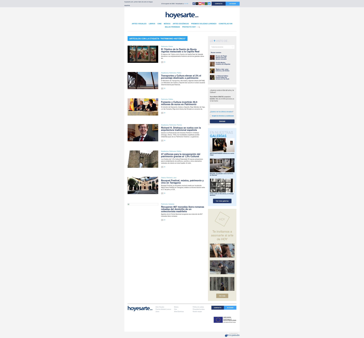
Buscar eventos (216, 52)
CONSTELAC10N (225, 23)
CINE (159, 23)
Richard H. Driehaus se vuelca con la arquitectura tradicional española (181, 128)
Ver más (222, 296)
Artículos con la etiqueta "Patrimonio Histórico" (157, 38)
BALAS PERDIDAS (172, 27)
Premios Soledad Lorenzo (163, 309)
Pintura (170, 46)
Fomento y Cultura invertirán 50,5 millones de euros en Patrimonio (179, 103)
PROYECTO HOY (189, 27)
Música (176, 307)
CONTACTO (218, 4)
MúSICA (167, 23)
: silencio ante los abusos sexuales (221, 57)
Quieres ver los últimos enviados (222, 112)
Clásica (163, 178)
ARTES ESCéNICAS (181, 23)
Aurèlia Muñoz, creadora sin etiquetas (223, 63)
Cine (175, 309)
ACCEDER (232, 4)
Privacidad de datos (199, 309)
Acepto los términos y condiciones (223, 116)
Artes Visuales (160, 307)
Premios (179, 125)
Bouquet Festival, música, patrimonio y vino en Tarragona (182, 181)
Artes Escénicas (179, 311)
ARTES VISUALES (139, 23)
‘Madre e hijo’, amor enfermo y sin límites (222, 69)
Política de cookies (198, 307)
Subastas (171, 204)
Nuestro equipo (197, 311)
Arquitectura (165, 73)
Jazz (174, 178)
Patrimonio (164, 46)
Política (179, 73)
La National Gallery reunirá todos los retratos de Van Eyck (222, 77)
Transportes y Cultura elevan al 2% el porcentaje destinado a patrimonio (181, 76)
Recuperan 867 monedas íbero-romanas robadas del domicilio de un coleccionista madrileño (182, 209)
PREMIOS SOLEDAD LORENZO (203, 23)
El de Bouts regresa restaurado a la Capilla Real (180, 50)
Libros (157, 311)
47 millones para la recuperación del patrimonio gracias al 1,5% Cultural (180, 155)
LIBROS (152, 23)
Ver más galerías (222, 201)
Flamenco (169, 178)
